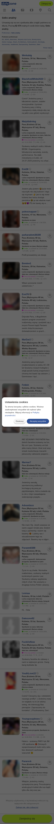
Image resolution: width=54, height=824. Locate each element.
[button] (19, 421)
